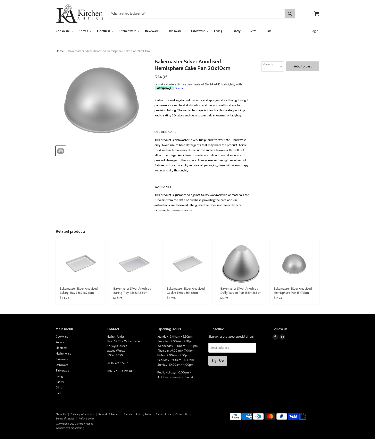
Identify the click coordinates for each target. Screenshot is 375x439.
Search (128, 414)
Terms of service (65, 418)
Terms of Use (163, 414)
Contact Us (181, 414)
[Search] (290, 13)
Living (218, 31)
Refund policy (87, 418)
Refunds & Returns (109, 414)
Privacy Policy (144, 414)
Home (60, 51)
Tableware (198, 31)
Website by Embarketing (70, 427)
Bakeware (152, 31)
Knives (84, 31)
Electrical (104, 31)
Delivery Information (82, 414)
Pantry (236, 31)
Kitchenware (128, 31)
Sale (268, 31)
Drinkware (175, 31)
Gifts (253, 31)
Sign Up (218, 360)
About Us (61, 414)
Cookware (63, 31)
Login (314, 31)
